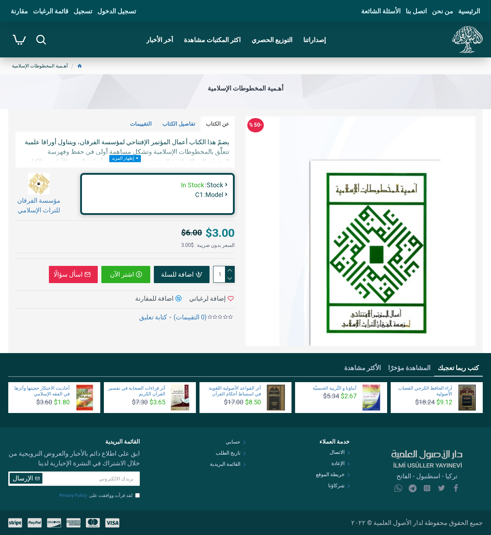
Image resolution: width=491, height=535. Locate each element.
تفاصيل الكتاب (178, 124)
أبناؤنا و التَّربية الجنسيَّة (335, 388)
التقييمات (141, 124)
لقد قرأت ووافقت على (96, 495)
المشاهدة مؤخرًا (409, 367)
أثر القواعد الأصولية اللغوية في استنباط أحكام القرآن (235, 391)
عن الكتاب (217, 124)
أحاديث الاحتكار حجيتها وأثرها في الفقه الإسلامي (42, 391)
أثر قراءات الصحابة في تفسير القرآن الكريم (136, 391)
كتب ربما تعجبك (458, 367)
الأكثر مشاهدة (362, 367)
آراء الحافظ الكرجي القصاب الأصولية (425, 391)
